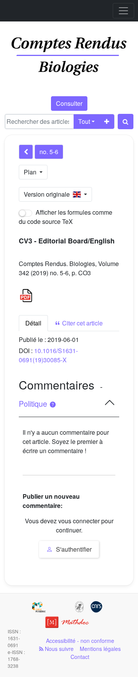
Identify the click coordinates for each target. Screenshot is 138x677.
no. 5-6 (48, 151)
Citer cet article (82, 323)
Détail (33, 323)
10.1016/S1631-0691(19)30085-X (48, 355)
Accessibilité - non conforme (80, 640)
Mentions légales (100, 648)
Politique (34, 403)
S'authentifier (73, 549)
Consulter (69, 103)
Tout (84, 121)
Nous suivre (58, 648)
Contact (80, 657)
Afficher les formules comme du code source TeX (65, 217)
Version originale (48, 194)
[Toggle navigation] (123, 10)
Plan (31, 172)
